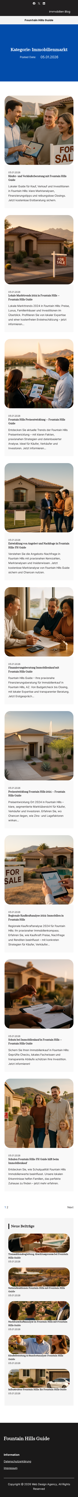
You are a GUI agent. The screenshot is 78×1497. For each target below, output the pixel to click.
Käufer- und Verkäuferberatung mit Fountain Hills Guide (37, 178)
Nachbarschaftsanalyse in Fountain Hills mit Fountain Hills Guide (37, 1323)
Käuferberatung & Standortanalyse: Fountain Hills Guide (35, 1357)
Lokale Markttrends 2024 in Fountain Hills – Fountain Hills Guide (34, 297)
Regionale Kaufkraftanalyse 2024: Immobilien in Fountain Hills (36, 917)
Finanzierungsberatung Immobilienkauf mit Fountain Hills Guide (33, 669)
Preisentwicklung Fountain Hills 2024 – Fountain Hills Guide (36, 793)
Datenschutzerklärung (17, 1461)
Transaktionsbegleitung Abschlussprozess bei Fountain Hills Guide (38, 1256)
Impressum (10, 1468)
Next (70, 1207)
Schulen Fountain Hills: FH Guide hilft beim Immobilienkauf (33, 1161)
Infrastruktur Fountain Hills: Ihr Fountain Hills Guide (37, 1389)
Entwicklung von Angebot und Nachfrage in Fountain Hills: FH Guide (38, 545)
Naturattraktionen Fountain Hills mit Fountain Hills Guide (36, 1289)
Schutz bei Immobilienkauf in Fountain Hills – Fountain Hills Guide (35, 1041)
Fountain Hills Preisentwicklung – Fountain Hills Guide (36, 421)
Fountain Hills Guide (39, 20)
